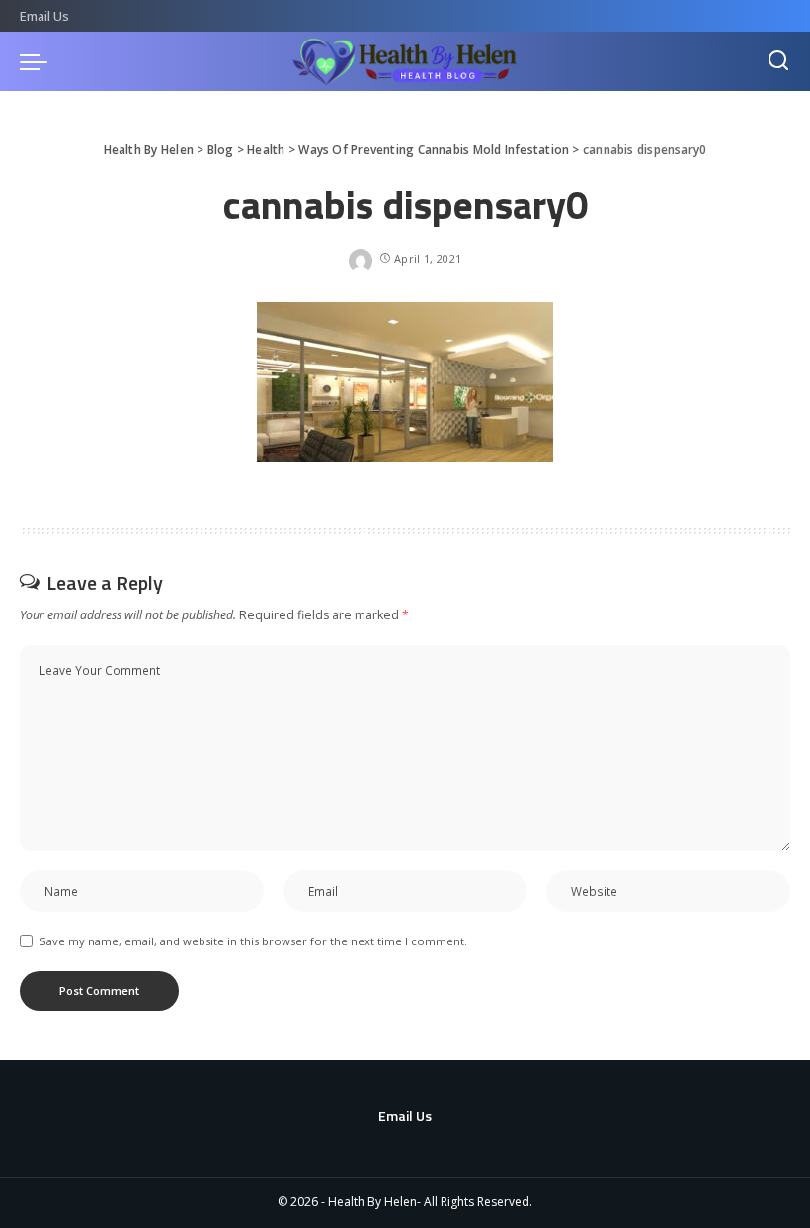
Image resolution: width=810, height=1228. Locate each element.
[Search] (778, 61)
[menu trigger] (38, 61)
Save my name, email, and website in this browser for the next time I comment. (253, 941)
